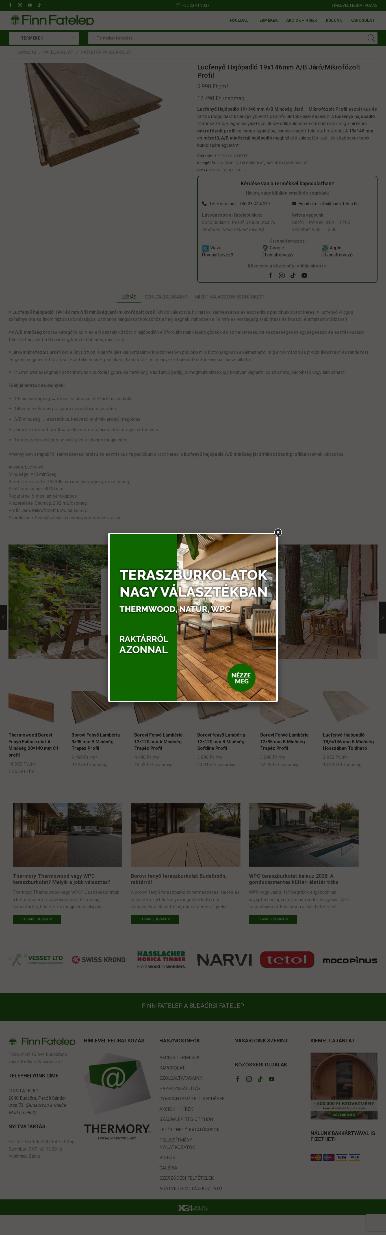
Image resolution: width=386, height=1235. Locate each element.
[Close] (278, 533)
